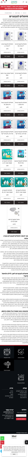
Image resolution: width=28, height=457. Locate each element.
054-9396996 (19, 8)
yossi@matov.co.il (8, 412)
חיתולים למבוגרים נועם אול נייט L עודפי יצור (21, 133)
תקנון (12, 394)
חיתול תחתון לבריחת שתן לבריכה (14, 220)
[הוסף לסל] (25, 39)
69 (7, 165)
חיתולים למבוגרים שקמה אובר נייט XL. (7, 191)
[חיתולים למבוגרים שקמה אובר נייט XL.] (7, 187)
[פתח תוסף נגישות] (26, 442)
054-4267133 (9, 8)
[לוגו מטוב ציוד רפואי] (14, 2)
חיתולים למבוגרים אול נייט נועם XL (7, 103)
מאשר (14, 454)
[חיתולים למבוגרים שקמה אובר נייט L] (7, 159)
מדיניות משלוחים (9, 396)
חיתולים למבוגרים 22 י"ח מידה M (21, 45)
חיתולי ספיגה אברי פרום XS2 (7, 74)
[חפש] (23, 2)
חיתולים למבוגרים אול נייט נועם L (21, 103)
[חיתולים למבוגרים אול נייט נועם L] (21, 99)
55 (21, 49)
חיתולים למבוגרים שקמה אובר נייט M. (21, 191)
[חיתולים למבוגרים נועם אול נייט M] (21, 159)
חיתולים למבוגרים (18, 16)
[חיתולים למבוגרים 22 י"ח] (21, 69)
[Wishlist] (5, 2)
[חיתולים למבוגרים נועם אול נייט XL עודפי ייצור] (7, 128)
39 (21, 136)
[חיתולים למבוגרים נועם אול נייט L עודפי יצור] (21, 128)
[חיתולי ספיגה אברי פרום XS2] (7, 69)
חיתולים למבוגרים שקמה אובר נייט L (7, 162)
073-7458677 (7, 7)
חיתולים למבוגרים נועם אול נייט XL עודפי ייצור (7, 133)
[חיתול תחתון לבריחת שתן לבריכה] (14, 215)
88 (7, 78)
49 (21, 107)
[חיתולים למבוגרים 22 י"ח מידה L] (7, 40)
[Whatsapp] (2, 439)
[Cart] (1, 2)
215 (15, 224)
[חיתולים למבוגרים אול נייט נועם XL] (7, 99)
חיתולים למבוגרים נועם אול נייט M (21, 162)
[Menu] (26, 2)
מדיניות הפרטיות (14, 452)
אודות (11, 391)
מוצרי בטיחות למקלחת (21, 391)
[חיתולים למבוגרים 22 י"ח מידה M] (21, 40)
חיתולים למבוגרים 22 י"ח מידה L (7, 45)
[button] (21, 56)
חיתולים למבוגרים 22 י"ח (21, 74)
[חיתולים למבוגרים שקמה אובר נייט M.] (21, 187)
